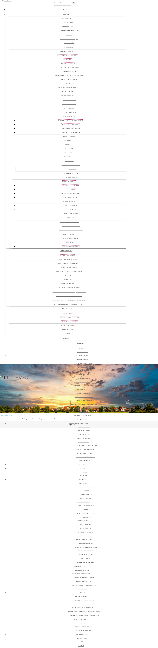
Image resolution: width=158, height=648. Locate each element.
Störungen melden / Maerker (67, 88)
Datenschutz (72, 424)
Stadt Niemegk (69, 161)
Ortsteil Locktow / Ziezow (71, 214)
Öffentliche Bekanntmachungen (69, 67)
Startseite (65, 9)
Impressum (71, 423)
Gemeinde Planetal (69, 201)
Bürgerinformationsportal (69, 71)
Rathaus (66, 14)
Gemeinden (67, 157)
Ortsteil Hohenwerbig (71, 173)
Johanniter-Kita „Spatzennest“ (70, 124)
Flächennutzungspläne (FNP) (69, 39)
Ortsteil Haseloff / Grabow (70, 185)
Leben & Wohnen (66, 308)
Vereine (67, 333)
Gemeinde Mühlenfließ (69, 181)
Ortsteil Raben (70, 242)
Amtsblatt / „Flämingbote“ (69, 63)
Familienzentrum (69, 108)
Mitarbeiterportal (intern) (69, 79)
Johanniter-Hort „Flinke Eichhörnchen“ (70, 120)
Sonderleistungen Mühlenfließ (67, 259)
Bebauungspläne (69, 43)
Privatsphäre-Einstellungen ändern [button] (71, 426)
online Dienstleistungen (67, 255)
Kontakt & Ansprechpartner (67, 51)
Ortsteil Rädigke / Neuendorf (71, 246)
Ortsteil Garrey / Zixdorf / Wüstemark (71, 230)
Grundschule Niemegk (69, 104)
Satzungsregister (69, 83)
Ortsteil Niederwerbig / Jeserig (70, 193)
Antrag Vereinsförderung (69, 267)
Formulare (67, 279)
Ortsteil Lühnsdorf (71, 177)
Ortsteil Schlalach (71, 197)
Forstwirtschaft (67, 313)
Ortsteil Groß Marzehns (71, 234)
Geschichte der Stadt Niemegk (71, 165)
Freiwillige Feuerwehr (69, 112)
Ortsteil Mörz (70, 218)
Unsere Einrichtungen (67, 96)
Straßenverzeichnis (69, 47)
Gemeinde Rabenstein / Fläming (69, 222)
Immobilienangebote (67, 325)
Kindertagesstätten (69, 116)
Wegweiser (67, 140)
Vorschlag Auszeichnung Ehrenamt (69, 263)
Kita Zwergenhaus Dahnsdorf (71, 128)
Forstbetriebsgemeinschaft (69, 321)
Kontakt (66, 338)
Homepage (60, 419)
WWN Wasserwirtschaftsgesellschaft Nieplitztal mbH (69, 300)
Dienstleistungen (66, 251)
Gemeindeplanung (67, 26)
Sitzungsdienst (67, 59)
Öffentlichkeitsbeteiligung (69, 31)
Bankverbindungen (67, 18)
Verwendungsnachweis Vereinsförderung (69, 271)
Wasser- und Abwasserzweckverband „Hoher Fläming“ (69, 292)
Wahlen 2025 (69, 149)
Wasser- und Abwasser (67, 284)
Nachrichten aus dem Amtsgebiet (67, 55)
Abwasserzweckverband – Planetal (69, 288)
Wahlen (67, 144)
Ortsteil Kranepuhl (71, 209)
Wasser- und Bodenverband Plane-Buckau (69, 296)
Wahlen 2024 (69, 153)
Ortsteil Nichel (71, 189)
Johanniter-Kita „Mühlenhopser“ (71, 132)
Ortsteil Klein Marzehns (70, 238)
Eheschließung (67, 275)
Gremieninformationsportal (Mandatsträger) (69, 75)
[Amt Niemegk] (7, 1)
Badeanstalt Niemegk (69, 100)
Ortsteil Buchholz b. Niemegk (71, 226)
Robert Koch (72, 169)
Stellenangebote (67, 92)
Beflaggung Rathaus (67, 22)
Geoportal (69, 35)
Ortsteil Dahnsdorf (71, 205)
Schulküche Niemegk (69, 136)
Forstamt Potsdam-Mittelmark (69, 317)
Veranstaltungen (67, 329)
